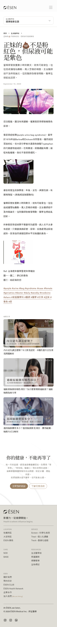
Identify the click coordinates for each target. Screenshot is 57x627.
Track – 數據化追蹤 (39, 540)
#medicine (45, 292)
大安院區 (7, 536)
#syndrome (31, 288)
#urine (15, 288)
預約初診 (7, 580)
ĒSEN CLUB (8, 584)
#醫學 (34, 297)
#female (48, 288)
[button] (51, 7)
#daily (27, 292)
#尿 (10, 301)
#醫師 (27, 297)
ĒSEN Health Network (13, 588)
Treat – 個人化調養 (39, 536)
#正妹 (47, 297)
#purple (7, 288)
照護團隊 (35, 556)
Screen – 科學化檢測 (40, 532)
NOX (5, 553)
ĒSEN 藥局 (8, 540)
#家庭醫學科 (17, 297)
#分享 (40, 297)
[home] (9, 7)
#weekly (35, 292)
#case (40, 288)
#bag (22, 288)
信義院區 (7, 532)
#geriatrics (9, 292)
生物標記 (35, 564)
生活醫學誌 (36, 553)
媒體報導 (35, 560)
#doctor (19, 292)
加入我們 (13, 596)
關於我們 (7, 577)
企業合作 (7, 592)
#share (7, 297)
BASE (6, 556)
